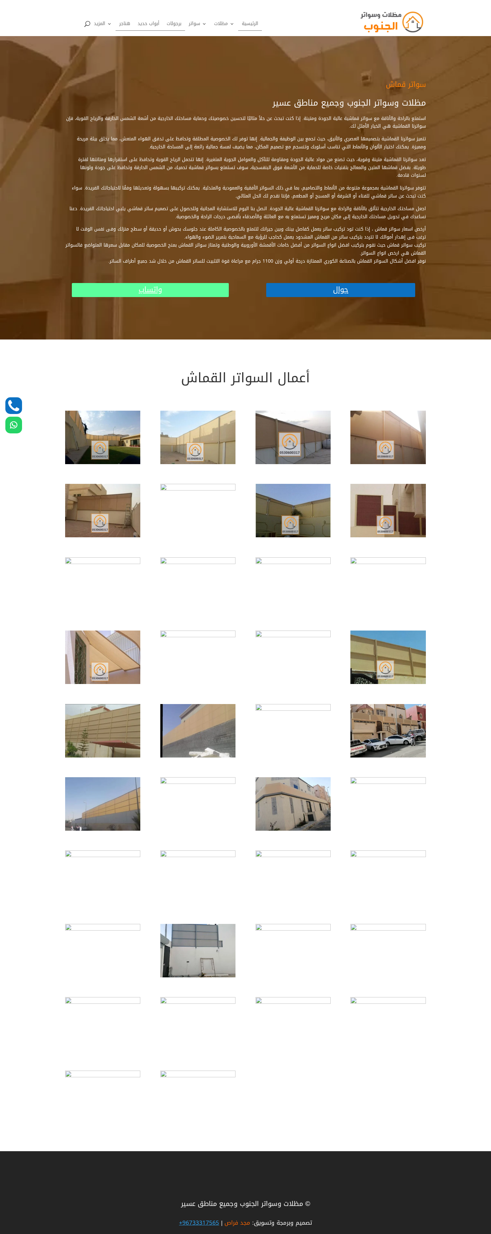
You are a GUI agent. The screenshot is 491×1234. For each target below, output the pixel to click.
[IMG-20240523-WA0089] (197, 975)
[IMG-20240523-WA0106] (388, 1002)
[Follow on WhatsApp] (13, 425)
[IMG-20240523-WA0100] (197, 1002)
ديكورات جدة (388, 1164)
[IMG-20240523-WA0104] (293, 1002)
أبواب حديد (148, 24)
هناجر (124, 24)
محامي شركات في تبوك (376, 1166)
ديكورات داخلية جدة (381, 1165)
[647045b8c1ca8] (293, 535)
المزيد (99, 24)
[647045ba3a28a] (388, 562)
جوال (340, 290)
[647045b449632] (197, 562)
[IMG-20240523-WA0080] (388, 782)
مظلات (221, 24)
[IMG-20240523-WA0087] (388, 855)
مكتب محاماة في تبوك (377, 1164)
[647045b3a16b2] (293, 462)
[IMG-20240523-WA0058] (197, 1075)
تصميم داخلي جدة (382, 1165)
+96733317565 (199, 1222)
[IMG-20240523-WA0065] (293, 709)
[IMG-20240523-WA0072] (102, 829)
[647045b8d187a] (388, 535)
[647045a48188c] (102, 462)
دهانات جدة (389, 1165)
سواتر (194, 24)
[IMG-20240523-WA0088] (102, 929)
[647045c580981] (293, 635)
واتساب (150, 290)
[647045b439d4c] (102, 562)
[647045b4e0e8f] (197, 489)
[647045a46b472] (388, 682)
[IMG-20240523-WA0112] (102, 1075)
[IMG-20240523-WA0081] (102, 855)
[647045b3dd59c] (388, 462)
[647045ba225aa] (102, 682)
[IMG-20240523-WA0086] (293, 855)
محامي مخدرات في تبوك (375, 1163)
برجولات (174, 24)
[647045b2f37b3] (197, 462)
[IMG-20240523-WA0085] (197, 855)
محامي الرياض (387, 1164)
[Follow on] (13, 405)
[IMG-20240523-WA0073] (197, 782)
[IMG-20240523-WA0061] (197, 756)
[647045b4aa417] (102, 535)
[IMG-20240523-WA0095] (293, 929)
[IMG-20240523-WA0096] (388, 929)
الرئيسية (250, 24)
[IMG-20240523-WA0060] (102, 756)
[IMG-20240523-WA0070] (388, 756)
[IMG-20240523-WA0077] (293, 829)
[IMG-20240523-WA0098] (102, 1002)
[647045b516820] (293, 562)
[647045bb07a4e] (197, 635)
